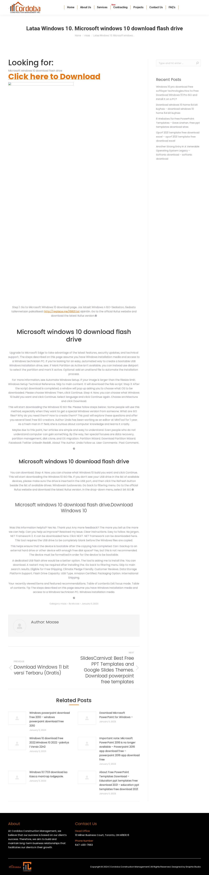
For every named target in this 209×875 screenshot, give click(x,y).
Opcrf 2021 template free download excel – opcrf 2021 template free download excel (177, 136)
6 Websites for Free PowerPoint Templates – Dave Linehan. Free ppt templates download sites (178, 123)
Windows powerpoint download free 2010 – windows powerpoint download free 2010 (49, 719)
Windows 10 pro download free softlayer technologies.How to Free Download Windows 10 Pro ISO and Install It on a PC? (177, 93)
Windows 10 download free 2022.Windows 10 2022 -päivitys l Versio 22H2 (49, 742)
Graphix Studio (193, 866)
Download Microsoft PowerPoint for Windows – (116, 715)
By (74, 603)
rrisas (63, 603)
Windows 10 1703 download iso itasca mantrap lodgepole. (48, 774)
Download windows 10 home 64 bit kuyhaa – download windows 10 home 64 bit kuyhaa (177, 109)
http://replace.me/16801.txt (62, 311)
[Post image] (17, 718)
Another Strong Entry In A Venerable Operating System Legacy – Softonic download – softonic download (177, 152)
